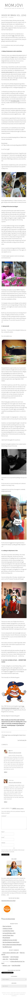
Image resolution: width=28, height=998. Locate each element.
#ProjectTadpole (6, 937)
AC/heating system (15, 100)
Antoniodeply (6, 956)
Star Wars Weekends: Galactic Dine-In (11, 942)
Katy (13, 35)
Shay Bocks (23, 992)
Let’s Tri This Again (14, 956)
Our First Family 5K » (22, 740)
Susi (9, 750)
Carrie (14, 808)
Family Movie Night (14, 959)
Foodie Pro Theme (15, 992)
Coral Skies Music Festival (8, 930)
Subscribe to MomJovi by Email (8, 900)
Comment (4, 816)
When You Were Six (7, 926)
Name (3, 831)
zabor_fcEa (5, 959)
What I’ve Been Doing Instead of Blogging (12, 944)
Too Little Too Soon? (7, 947)
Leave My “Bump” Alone (8, 935)
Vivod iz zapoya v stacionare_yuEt (10, 952)
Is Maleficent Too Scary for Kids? (10, 940)
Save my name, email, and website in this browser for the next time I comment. (12, 850)
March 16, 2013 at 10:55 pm (15, 782)
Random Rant (8, 732)
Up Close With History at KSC (9, 933)
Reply (5, 772)
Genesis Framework (14, 994)
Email (3, 837)
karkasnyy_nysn (6, 965)
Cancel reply (20, 808)
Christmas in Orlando (7, 928)
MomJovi (14, 5)
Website (3, 842)
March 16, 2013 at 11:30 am (15, 752)
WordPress (14, 995)
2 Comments (11, 17)
